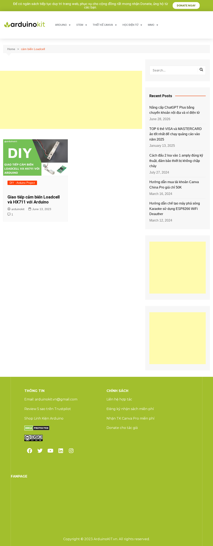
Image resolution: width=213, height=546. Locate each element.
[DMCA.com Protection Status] (37, 428)
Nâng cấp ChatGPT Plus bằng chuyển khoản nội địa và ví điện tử (174, 110)
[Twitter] (40, 450)
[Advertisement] (71, 100)
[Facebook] (29, 450)
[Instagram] (71, 450)
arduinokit (17, 209)
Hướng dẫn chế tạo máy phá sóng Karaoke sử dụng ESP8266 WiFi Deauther (174, 209)
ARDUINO (61, 24)
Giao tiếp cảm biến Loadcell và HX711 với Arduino (33, 199)
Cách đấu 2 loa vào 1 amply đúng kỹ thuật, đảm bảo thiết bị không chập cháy (176, 161)
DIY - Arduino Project (22, 182)
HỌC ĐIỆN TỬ (130, 24)
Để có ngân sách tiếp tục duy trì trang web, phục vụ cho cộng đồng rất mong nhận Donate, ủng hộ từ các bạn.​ (90, 5)
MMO (151, 24)
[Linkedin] (61, 450)
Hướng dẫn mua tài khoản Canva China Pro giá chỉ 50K (174, 184)
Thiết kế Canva (103, 24)
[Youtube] (50, 450)
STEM (79, 24)
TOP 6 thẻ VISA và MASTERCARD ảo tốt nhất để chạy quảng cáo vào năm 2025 (175, 134)
